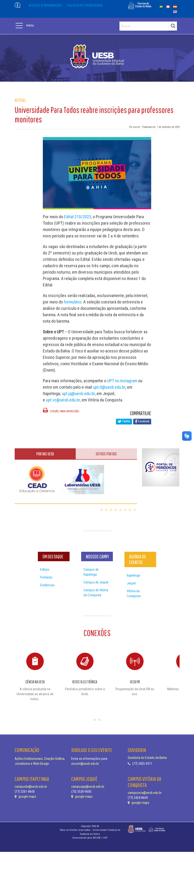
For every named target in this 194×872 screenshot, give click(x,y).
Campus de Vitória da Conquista (96, 592)
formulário (72, 301)
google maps (27, 796)
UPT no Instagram (122, 380)
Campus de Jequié (96, 582)
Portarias (46, 577)
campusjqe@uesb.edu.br (87, 786)
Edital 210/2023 (77, 216)
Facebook (143, 421)
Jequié (131, 583)
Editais (44, 569)
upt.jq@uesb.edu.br (78, 393)
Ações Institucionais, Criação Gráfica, (40, 759)
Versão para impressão (64, 411)
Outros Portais (106, 453)
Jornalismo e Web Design (32, 763)
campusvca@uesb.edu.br (145, 793)
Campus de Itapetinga (91, 572)
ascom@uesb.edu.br (85, 763)
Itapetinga (133, 575)
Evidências (47, 585)
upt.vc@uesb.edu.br (63, 399)
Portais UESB (45, 453)
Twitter (125, 421)
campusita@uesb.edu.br (31, 786)
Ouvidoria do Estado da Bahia (147, 758)
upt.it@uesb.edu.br (109, 387)
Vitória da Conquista (134, 593)
